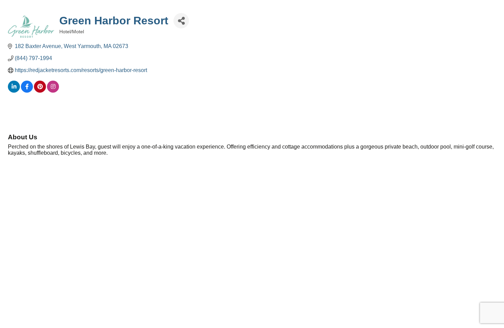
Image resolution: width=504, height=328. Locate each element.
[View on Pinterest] (40, 91)
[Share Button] (181, 20)
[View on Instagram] (53, 91)
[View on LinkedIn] (14, 91)
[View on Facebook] (27, 91)
